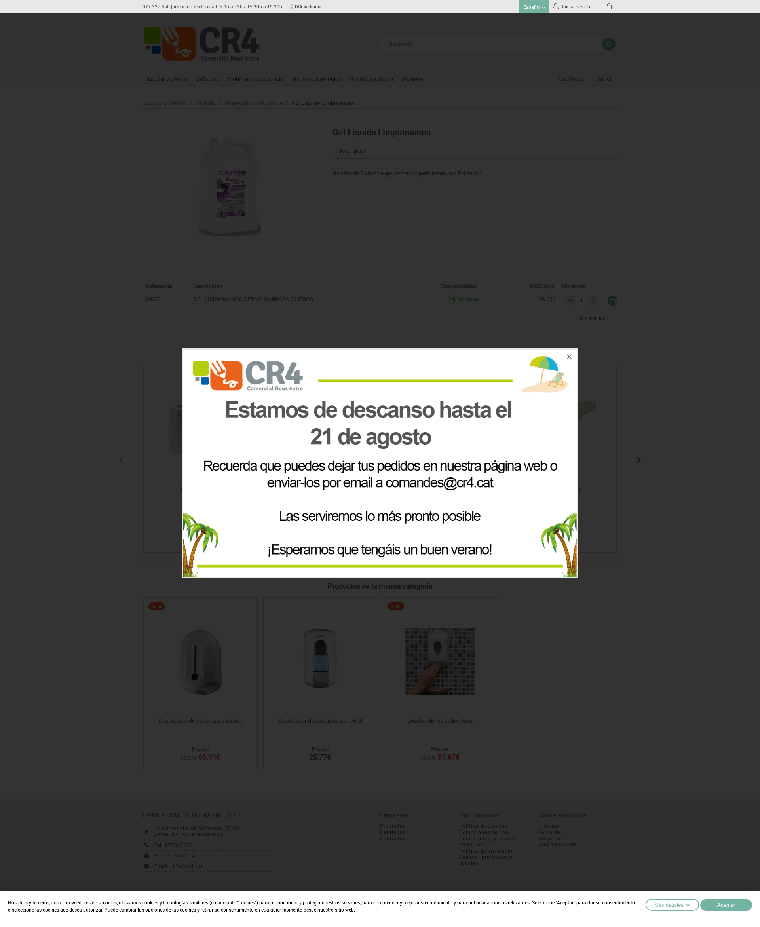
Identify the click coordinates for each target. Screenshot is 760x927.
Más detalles (669, 905)
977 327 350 (156, 6)
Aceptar (726, 905)
